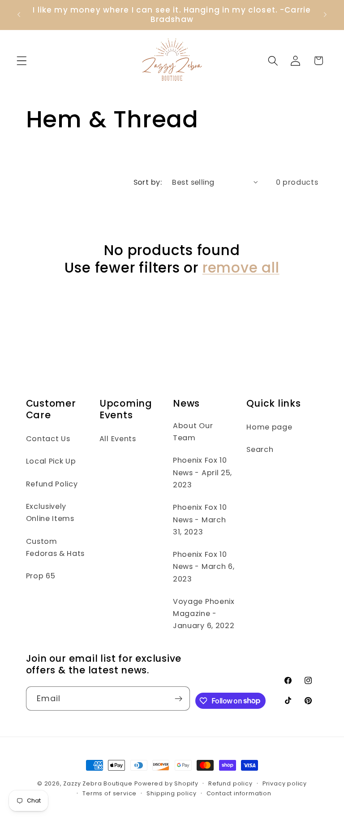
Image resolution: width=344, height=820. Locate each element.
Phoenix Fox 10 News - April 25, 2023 (202, 472)
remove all (241, 268)
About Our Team (193, 432)
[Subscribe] (178, 698)
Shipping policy (171, 793)
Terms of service (109, 793)
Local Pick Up (51, 461)
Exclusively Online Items (50, 512)
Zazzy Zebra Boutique (97, 783)
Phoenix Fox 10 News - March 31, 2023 (200, 519)
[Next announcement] (325, 15)
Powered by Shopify (166, 783)
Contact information (238, 793)
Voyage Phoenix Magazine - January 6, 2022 (204, 613)
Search (259, 449)
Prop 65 (41, 576)
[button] (21, 60)
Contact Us (48, 439)
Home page (269, 427)
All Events (117, 439)
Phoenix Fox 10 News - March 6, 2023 (203, 566)
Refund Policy (52, 484)
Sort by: (147, 182)
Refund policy (230, 783)
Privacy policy (284, 783)
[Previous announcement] (19, 15)
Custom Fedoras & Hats (55, 547)
